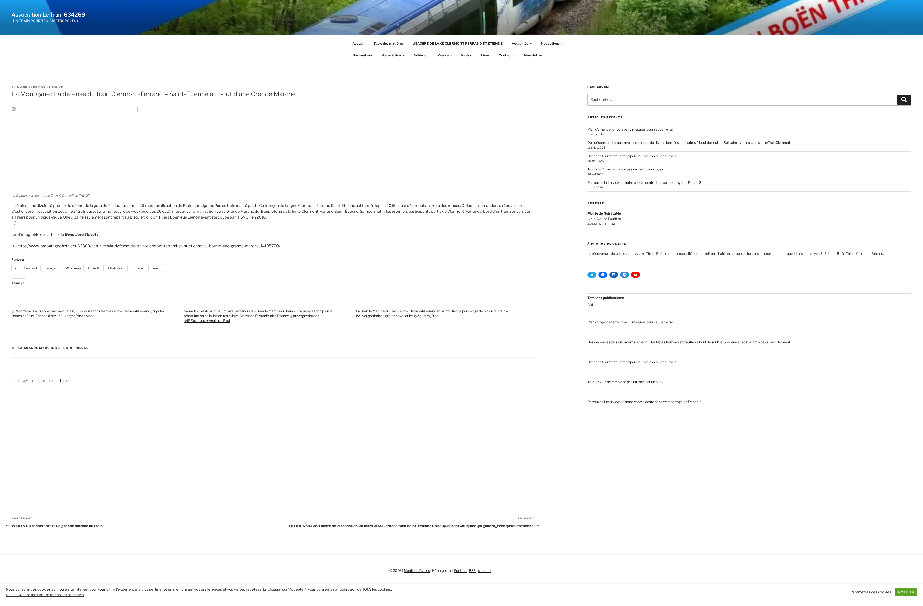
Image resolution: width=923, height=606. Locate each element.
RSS (472, 571)
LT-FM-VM (55, 87)
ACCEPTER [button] (906, 592)
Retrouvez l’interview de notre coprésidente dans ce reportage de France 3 (644, 183)
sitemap (484, 571)
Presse (443, 55)
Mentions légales (417, 571)
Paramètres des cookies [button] (870, 592)
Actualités (520, 43)
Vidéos (466, 55)
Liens (485, 55)
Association (391, 55)
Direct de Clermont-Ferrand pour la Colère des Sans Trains (631, 156)
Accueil (358, 43)
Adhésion (420, 55)
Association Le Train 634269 (48, 15)
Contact (505, 55)
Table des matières (389, 43)
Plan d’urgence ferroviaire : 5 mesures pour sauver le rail (630, 129)
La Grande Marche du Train (45, 348)
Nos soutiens (362, 55)
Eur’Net (460, 571)
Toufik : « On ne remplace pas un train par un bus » (625, 169)
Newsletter (533, 55)
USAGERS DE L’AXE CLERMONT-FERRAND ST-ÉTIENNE (458, 43)
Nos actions (550, 43)
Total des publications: (605, 298)
